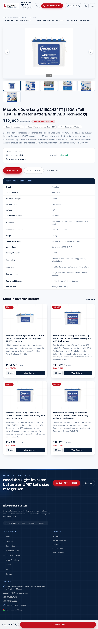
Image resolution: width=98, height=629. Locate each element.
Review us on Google (14, 610)
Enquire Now (35, 170)
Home (5, 18)
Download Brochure (17, 159)
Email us (88, 483)
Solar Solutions (58, 552)
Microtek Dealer (12, 551)
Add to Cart (14, 170)
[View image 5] (86, 86)
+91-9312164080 (10, 601)
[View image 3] (49, 86)
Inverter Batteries (59, 540)
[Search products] (37, 5)
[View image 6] (12, 97)
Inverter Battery (28, 18)
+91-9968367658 (10, 597)
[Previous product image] (7, 51)
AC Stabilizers (57, 548)
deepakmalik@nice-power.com (15, 593)
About (8, 569)
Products (14, 18)
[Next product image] (90, 51)
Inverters (55, 536)
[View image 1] (12, 86)
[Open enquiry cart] (86, 5)
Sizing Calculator (13, 560)
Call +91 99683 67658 (68, 483)
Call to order (54, 170)
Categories (10, 546)
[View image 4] (67, 86)
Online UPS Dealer (13, 555)
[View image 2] (30, 86)
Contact (9, 574)
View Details (29, 373)
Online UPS (56, 544)
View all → (90, 299)
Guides (8, 565)
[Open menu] (92, 5)
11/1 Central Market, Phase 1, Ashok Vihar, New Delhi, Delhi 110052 (25, 587)
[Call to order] (16, 624)
